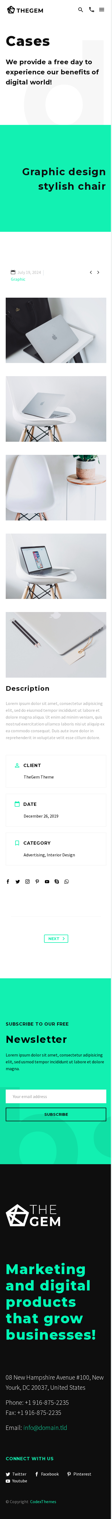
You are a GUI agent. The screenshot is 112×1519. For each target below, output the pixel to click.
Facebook (49, 1474)
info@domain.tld (45, 1427)
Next (54, 938)
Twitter (18, 1474)
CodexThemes (43, 1501)
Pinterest (82, 1474)
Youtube (19, 1480)
